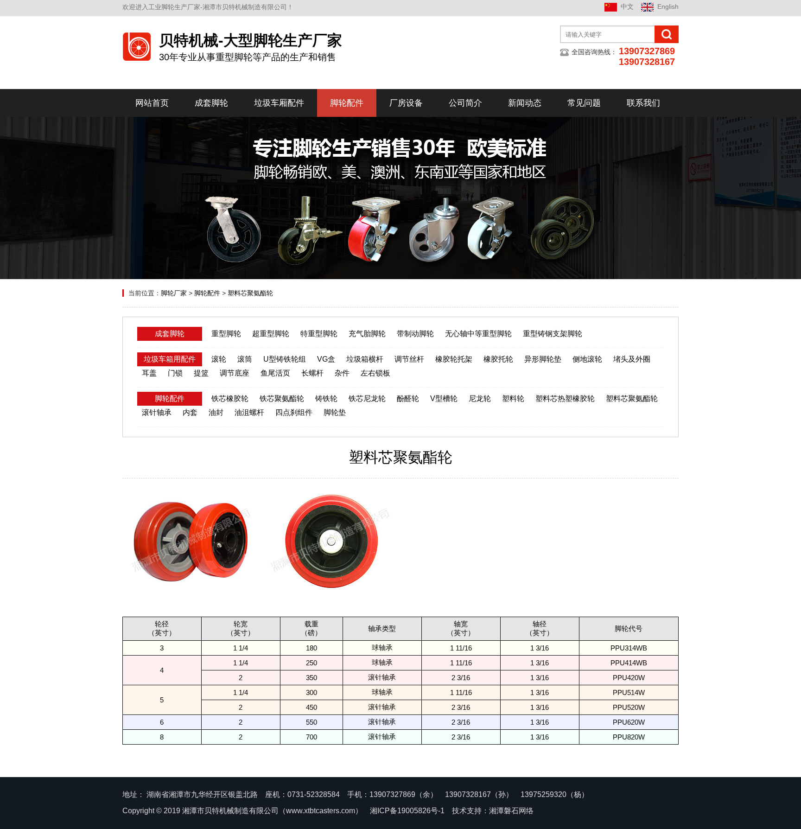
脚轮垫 (335, 412)
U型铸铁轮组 (284, 359)
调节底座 (234, 373)
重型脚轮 (226, 334)
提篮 (201, 373)
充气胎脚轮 (367, 334)
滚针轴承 (157, 412)
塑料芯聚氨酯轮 (250, 293)
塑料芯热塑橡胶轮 (565, 398)
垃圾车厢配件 (279, 103)
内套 (190, 412)
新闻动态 (524, 103)
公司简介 (465, 103)
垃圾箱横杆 (364, 359)
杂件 (342, 373)
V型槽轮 (444, 398)
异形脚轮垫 (542, 359)
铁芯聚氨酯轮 (282, 398)
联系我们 (643, 103)
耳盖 (149, 373)
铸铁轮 (326, 398)
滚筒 (244, 359)
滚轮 (218, 359)
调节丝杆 (409, 359)
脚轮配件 (346, 103)
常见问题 (584, 103)
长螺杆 (312, 373)
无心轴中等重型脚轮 (478, 334)
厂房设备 (406, 103)
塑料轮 (513, 398)
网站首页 (152, 103)
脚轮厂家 (174, 293)
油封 (216, 412)
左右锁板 (375, 373)
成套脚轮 (211, 103)
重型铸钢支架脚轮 (552, 334)
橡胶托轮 (498, 359)
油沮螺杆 (249, 412)
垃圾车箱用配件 (170, 359)
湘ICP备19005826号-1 (407, 811)
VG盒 (326, 359)
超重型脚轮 (270, 334)
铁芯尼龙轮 (367, 398)
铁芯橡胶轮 (229, 398)
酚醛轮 (408, 398)
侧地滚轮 (587, 359)
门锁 (175, 373)
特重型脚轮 (318, 334)
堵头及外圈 (631, 359)
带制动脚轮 (415, 334)
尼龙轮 (480, 398)
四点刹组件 (293, 412)
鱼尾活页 (275, 373)
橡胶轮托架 (453, 359)
